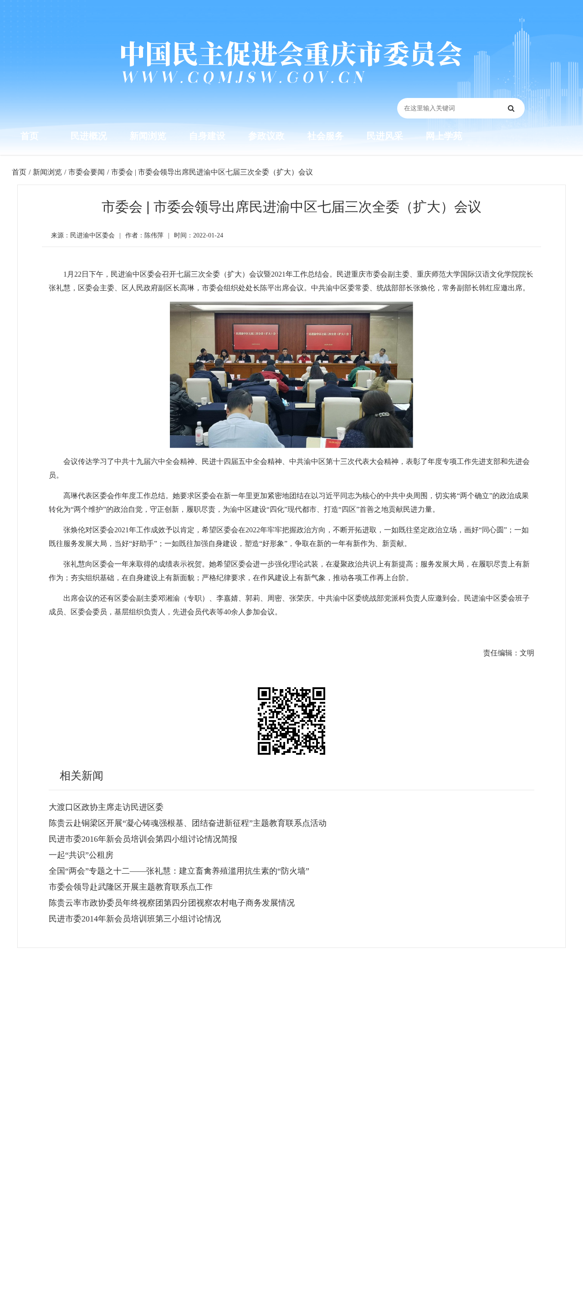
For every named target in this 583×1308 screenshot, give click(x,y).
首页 (29, 136)
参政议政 (266, 136)
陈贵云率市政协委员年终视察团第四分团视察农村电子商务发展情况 (172, 902)
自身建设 (207, 136)
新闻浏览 (148, 136)
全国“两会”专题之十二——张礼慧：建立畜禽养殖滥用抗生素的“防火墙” (179, 870)
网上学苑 (444, 136)
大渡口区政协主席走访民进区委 (106, 807)
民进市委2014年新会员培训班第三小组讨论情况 (135, 918)
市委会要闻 (86, 172)
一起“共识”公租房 (81, 855)
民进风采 (385, 136)
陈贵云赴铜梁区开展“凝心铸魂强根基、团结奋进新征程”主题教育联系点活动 (188, 823)
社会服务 (325, 136)
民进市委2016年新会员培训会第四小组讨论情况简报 (143, 839)
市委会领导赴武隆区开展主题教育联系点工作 (131, 886)
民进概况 (89, 136)
